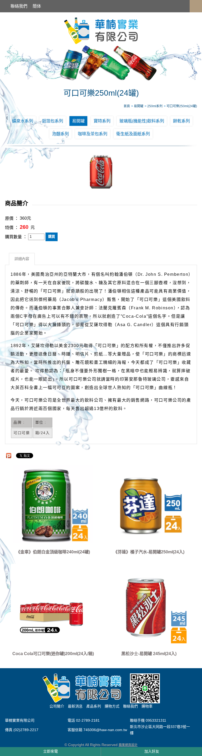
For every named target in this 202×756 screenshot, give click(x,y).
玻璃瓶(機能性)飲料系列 (141, 121)
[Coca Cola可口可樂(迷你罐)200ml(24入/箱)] (52, 605)
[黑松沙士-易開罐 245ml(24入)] (148, 605)
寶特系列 (102, 121)
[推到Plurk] (8, 455)
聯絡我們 (19, 6)
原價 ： (12, 218)
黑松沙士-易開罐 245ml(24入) (148, 653)
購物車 (147, 706)
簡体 (37, 6)
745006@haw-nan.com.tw (105, 730)
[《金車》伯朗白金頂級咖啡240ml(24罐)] (52, 504)
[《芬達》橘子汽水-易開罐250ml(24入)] (148, 504)
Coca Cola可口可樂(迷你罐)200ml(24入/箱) (53, 653)
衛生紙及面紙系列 (133, 134)
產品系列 (93, 706)
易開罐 (78, 121)
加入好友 (151, 751)
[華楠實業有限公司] (101, 30)
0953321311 (156, 720)
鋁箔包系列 (52, 121)
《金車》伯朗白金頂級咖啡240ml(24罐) (53, 552)
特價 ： (12, 227)
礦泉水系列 (22, 121)
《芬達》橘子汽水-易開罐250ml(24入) (148, 552)
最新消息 (75, 706)
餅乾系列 (181, 121)
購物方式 (112, 706)
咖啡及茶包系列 (92, 134)
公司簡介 (56, 706)
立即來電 (50, 751)
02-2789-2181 (88, 720)
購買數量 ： (16, 237)
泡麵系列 (60, 134)
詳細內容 (21, 259)
